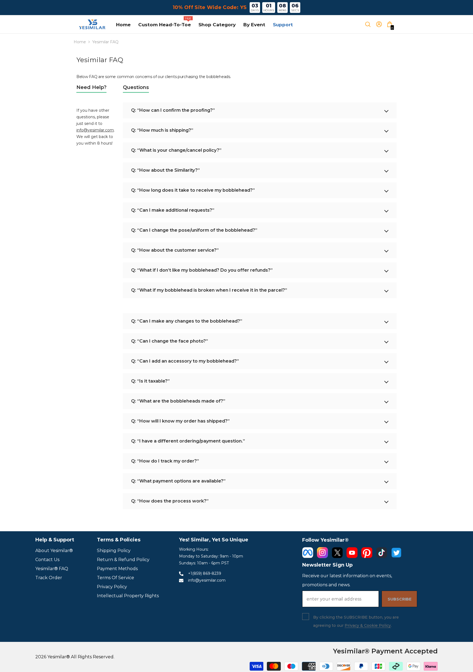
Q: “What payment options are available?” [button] (178, 481)
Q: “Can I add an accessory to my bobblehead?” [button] (185, 361)
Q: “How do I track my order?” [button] (165, 461)
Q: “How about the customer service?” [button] (175, 250)
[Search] (370, 24)
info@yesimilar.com (95, 130)
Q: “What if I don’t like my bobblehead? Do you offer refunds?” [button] (202, 270)
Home (80, 41)
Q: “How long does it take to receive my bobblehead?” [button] (193, 190)
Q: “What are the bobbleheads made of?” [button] (178, 401)
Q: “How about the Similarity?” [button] (165, 170)
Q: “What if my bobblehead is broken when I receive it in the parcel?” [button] (209, 290)
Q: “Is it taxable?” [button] (150, 381)
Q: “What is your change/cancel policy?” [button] (176, 150)
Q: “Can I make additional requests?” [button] (172, 210)
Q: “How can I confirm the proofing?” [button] (173, 110)
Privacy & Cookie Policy (368, 625)
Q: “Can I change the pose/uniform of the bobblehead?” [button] (194, 230)
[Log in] (381, 24)
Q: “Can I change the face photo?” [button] (169, 341)
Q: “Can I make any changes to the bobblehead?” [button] (186, 321)
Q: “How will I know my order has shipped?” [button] (180, 421)
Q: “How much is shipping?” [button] (162, 130)
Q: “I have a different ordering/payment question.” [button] (188, 441)
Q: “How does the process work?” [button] (170, 501)
